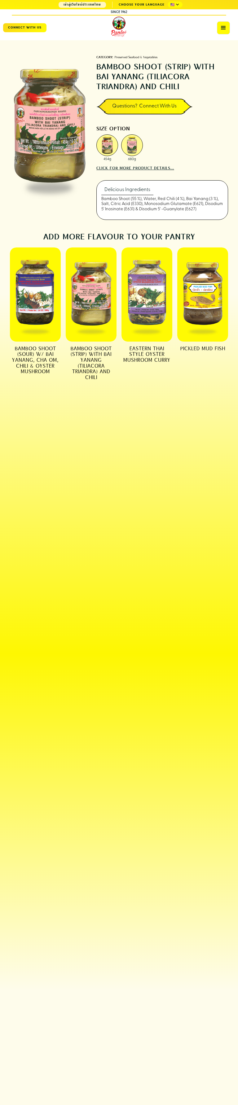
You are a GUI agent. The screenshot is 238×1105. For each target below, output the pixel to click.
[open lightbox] (107, 145)
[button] (175, 5)
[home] (119, 27)
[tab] (127, 190)
